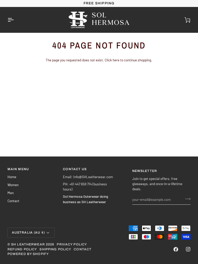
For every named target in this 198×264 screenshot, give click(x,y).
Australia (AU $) (28, 232)
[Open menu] (15, 20)
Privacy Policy (72, 244)
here (116, 60)
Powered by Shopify (28, 254)
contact (83, 249)
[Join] (186, 199)
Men (10, 193)
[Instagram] (188, 249)
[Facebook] (176, 249)
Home (11, 177)
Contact (13, 201)
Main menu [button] (18, 169)
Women (13, 185)
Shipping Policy (55, 249)
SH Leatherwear (28, 244)
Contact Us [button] (75, 169)
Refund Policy (22, 249)
